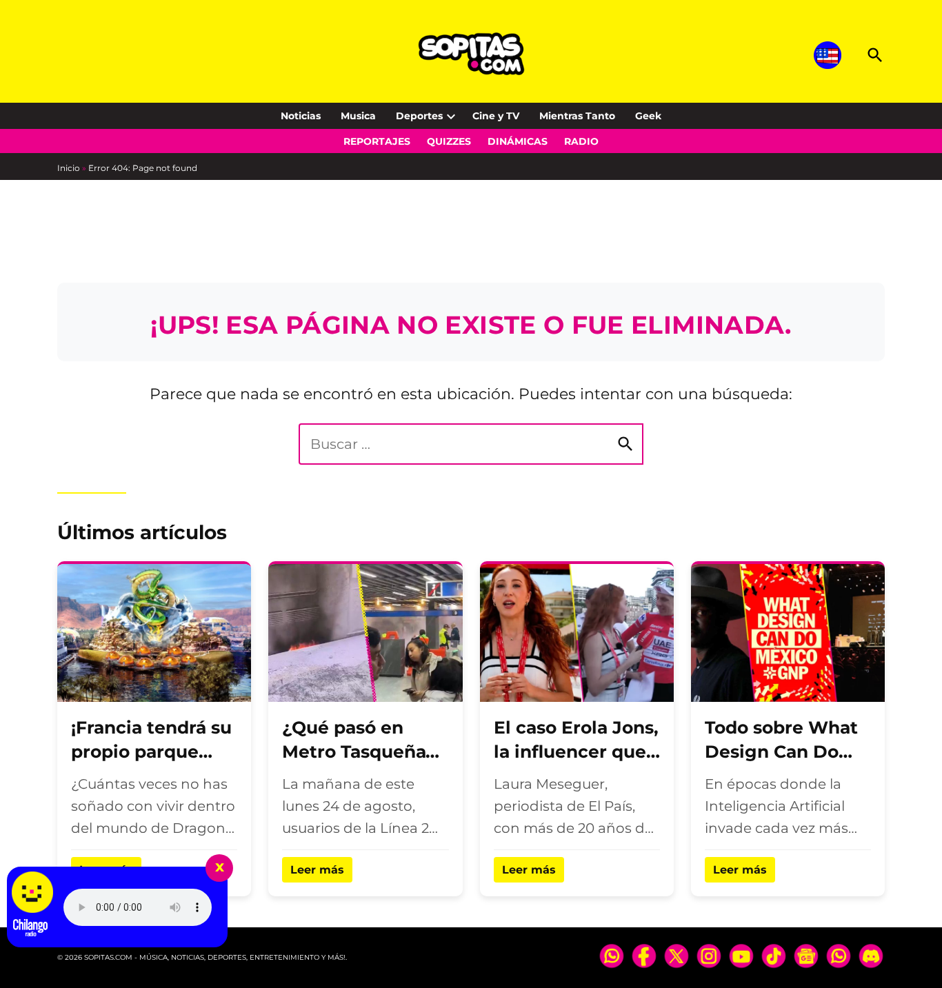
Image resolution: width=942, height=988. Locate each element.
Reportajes (376, 141)
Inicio (68, 168)
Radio (581, 141)
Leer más (317, 869)
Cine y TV (495, 116)
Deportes (419, 116)
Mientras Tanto (577, 116)
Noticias (301, 116)
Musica (358, 116)
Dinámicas (518, 141)
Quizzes (449, 141)
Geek (648, 116)
